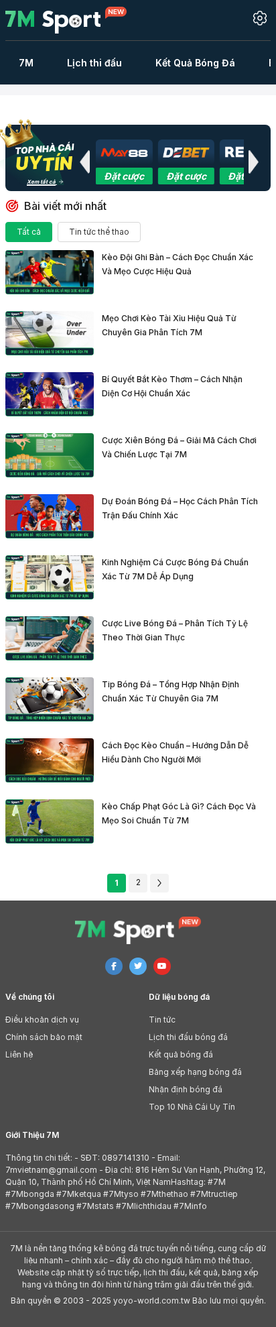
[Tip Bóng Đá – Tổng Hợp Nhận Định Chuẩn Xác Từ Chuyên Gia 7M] (49, 699)
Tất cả (29, 232)
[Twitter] (138, 966)
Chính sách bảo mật (43, 1037)
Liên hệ (19, 1054)
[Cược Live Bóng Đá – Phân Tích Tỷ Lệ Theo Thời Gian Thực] (49, 638)
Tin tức (162, 1020)
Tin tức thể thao (99, 232)
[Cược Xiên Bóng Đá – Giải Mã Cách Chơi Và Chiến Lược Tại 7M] (49, 455)
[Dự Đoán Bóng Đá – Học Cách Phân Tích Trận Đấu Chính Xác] (49, 516)
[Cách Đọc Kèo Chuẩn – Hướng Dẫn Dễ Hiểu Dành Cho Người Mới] (49, 760)
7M (26, 62)
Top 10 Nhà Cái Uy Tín (192, 1107)
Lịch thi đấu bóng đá (188, 1037)
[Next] (159, 883)
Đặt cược (124, 176)
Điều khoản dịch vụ (42, 1020)
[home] (74, 20)
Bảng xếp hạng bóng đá (195, 1072)
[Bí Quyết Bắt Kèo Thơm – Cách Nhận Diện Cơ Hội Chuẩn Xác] (49, 394)
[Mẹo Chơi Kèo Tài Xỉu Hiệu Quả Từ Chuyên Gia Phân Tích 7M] (49, 333)
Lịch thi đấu (94, 62)
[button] (84, 162)
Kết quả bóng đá (181, 1054)
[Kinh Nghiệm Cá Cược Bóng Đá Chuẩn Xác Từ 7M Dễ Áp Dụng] (49, 577)
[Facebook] (114, 966)
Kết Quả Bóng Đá (195, 62)
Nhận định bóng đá (185, 1089)
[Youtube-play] (162, 966)
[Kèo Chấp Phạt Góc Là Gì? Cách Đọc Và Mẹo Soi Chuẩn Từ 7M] (49, 821)
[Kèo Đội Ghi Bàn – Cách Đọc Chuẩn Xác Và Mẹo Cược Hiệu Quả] (49, 272)
